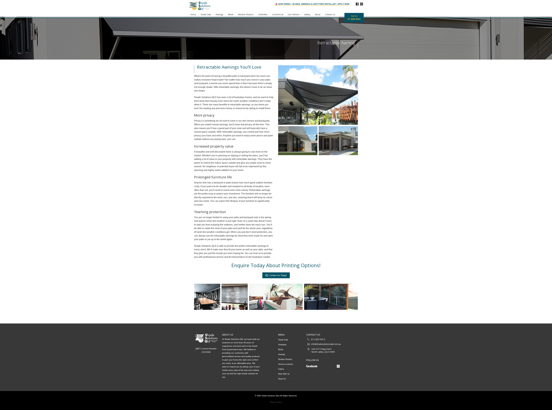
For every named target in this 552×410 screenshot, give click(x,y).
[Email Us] (308, 344)
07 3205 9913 (318, 339)
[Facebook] (357, 4)
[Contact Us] (308, 339)
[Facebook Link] (320, 365)
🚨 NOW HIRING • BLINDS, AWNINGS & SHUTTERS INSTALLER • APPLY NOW (312, 4)
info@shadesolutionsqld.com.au (326, 344)
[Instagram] (361, 4)
